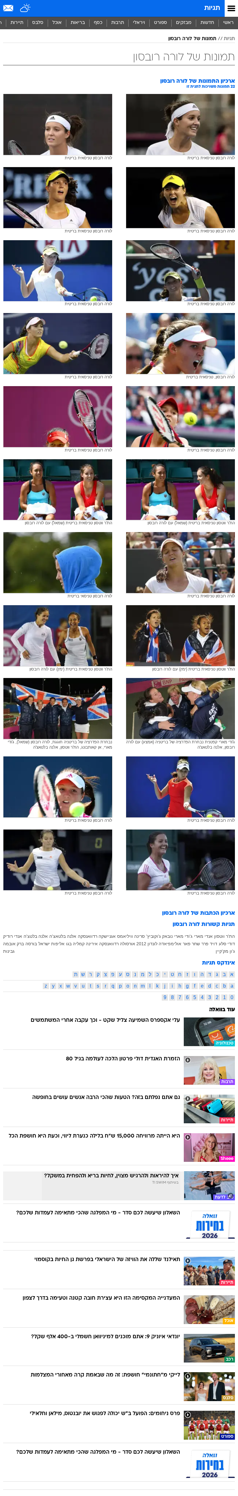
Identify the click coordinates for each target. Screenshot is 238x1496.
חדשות (207, 23)
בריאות (78, 23)
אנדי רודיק (12, 936)
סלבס (37, 23)
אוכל (57, 23)
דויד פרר (209, 943)
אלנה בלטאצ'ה (62, 936)
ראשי (228, 23)
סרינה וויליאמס (131, 936)
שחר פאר (191, 943)
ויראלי (139, 23)
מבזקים (184, 23)
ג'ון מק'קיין (225, 951)
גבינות (9, 951)
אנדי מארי (203, 936)
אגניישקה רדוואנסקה (97, 936)
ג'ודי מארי (183, 936)
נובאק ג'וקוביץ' (159, 936)
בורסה (31, 943)
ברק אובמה (13, 943)
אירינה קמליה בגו (82, 943)
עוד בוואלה (222, 1009)
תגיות (212, 8)
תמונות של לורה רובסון (192, 38)
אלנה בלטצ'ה (36, 936)
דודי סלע (227, 943)
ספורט (160, 23)
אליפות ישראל (51, 943)
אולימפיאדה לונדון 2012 (158, 943)
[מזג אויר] (25, 8)
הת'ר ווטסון (224, 936)
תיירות (17, 23)
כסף (98, 23)
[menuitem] (207, 23)
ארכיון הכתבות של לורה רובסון (198, 913)
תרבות (117, 23)
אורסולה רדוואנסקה (117, 943)
